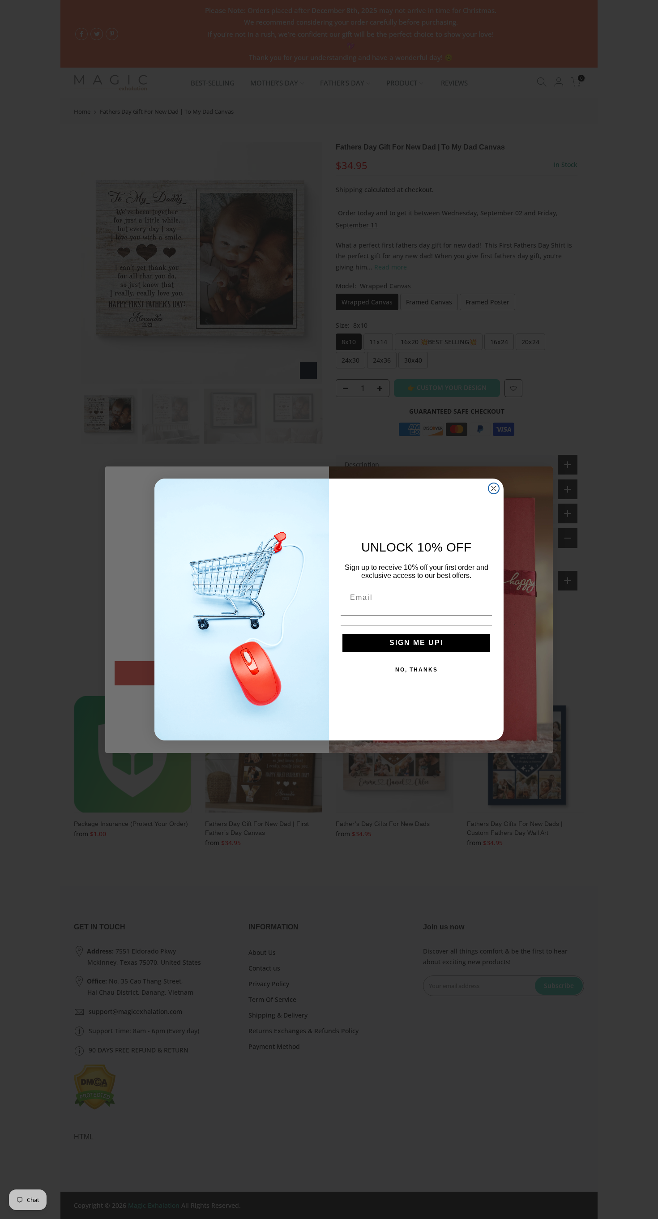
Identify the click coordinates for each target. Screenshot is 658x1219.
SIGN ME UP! (416, 642)
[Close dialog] (493, 488)
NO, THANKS (416, 670)
